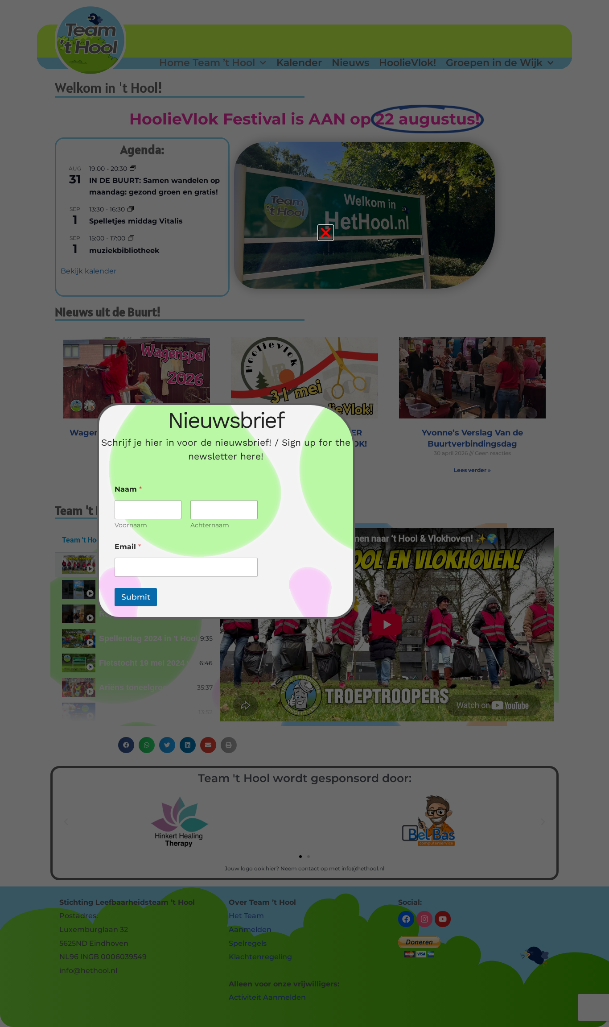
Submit (135, 596)
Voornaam (131, 525)
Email (128, 546)
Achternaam (209, 525)
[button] (326, 233)
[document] (304, 513)
